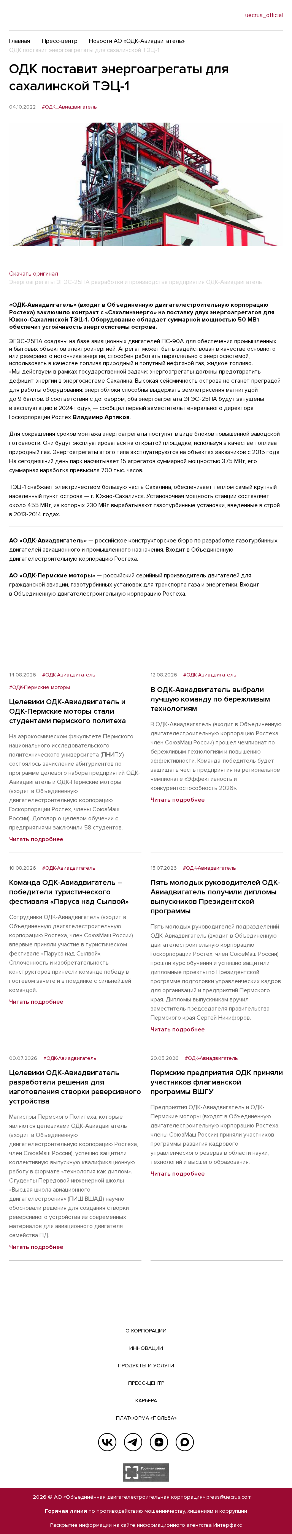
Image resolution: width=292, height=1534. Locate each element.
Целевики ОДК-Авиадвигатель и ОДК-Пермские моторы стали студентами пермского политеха (67, 711)
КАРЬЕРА (146, 1400)
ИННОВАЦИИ (146, 1348)
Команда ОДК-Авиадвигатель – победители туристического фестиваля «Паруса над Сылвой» (69, 892)
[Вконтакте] (107, 1442)
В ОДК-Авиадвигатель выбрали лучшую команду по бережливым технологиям (210, 699)
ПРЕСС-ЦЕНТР (146, 1383)
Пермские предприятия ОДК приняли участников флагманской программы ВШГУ (217, 1082)
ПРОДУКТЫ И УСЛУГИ (146, 1365)
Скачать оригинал (33, 273)
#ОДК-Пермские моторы (39, 687)
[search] (224, 15)
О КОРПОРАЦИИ (146, 1330)
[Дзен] (159, 1442)
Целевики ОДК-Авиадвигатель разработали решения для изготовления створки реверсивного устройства (75, 1087)
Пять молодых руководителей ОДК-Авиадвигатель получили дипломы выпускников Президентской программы (215, 897)
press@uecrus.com (229, 1497)
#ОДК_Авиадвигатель (69, 107)
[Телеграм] (133, 1442)
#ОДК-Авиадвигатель (68, 675)
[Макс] (185, 1442)
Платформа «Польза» (146, 1418)
